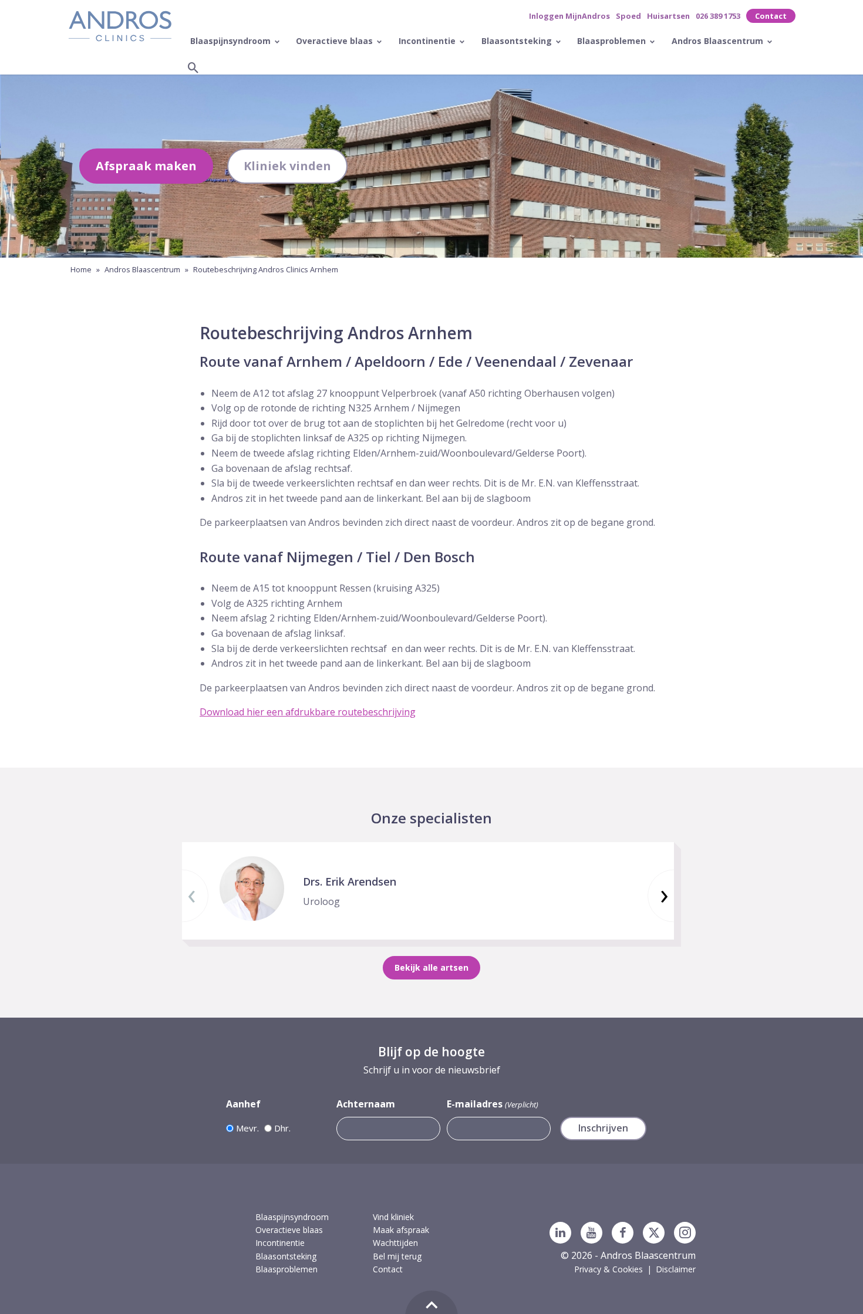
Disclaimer (676, 1269)
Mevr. (247, 1128)
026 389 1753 (718, 16)
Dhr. (282, 1128)
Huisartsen (668, 16)
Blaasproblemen (612, 40)
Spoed (628, 16)
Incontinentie (428, 40)
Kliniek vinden (287, 166)
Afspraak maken (146, 166)
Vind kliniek (393, 1216)
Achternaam (365, 1103)
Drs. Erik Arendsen (349, 881)
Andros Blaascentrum (719, 40)
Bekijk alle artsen (431, 967)
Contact (771, 16)
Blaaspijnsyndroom (231, 40)
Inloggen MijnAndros (569, 16)
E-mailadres (492, 1103)
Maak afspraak (401, 1229)
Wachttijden (395, 1242)
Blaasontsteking (517, 40)
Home (81, 269)
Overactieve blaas (335, 40)
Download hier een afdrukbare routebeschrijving (308, 711)
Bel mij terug (397, 1256)
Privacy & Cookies (608, 1269)
